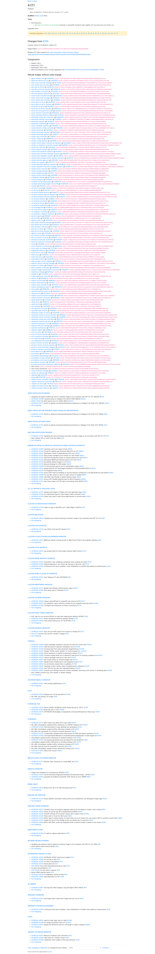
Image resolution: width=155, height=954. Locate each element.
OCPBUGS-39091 (37, 662)
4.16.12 (61, 33)
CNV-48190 (35, 866)
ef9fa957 (47, 216)
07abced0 (60, 379)
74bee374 (65, 270)
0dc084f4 (53, 141)
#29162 (69, 920)
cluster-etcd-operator (37, 547)
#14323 (83, 651)
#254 (70, 935)
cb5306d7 (54, 149)
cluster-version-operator (39, 175)
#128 (76, 761)
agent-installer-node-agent (39, 421)
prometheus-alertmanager (40, 356)
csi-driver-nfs (35, 190)
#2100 (86, 707)
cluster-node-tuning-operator (40, 613)
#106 (62, 877)
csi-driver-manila (37, 188)
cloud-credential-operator (40, 126)
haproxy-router (36, 233)
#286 (55, 696)
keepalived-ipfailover (38, 250)
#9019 (93, 468)
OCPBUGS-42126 (37, 460)
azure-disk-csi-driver (38, 102)
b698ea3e (58, 246)
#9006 (83, 479)
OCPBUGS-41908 (37, 590)
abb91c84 (54, 336)
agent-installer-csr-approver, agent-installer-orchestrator (53, 410)
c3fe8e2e (51, 199)
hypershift (32, 719)
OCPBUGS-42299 (37, 649)
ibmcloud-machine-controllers (41, 242)
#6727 (71, 401)
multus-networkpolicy (38, 283)
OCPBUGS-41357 (37, 820)
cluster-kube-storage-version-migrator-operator (47, 158)
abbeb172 (55, 192)
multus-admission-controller (40, 276)
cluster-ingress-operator (39, 149)
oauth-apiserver (36, 300)
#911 (85, 887)
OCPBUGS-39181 (37, 660)
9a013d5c (49, 130)
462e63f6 (50, 259)
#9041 (85, 458)
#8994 (77, 453)
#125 (72, 857)
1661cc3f (58, 381)
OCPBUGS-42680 (37, 694)
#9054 (81, 451)
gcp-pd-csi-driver (37, 229)
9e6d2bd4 (60, 117)
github (50, 951)
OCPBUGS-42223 (37, 657)
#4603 (69, 816)
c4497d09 (46, 306)
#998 (88, 777)
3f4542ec (61, 263)
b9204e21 (59, 96)
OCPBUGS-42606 (37, 644)
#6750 (107, 403)
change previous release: (58, 948)
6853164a (45, 353)
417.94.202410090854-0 (91, 70)
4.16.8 (102, 33)
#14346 (77, 647)
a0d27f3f (70, 158)
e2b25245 (44, 375)
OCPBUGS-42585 (37, 647)
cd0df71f (55, 388)
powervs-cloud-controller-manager (43, 347)
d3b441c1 (42, 186)
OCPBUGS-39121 (37, 603)
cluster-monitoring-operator (40, 584)
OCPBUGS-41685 (37, 666)
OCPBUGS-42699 (37, 449)
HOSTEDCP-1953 (37, 751)
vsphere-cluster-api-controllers (41, 381)
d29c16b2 (55, 160)
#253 (67, 938)
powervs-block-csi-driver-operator (43, 345)
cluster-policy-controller (39, 169)
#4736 (99, 735)
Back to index (32, 1)
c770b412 (49, 229)
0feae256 (54, 334)
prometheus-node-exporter (40, 360)
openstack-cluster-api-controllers (42, 319)
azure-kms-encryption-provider (42, 111)
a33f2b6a (47, 233)
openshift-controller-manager (40, 906)
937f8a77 (59, 151)
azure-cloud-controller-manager (42, 96)
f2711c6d (54, 227)
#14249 (77, 668)
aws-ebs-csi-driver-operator (41, 89)
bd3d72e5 (61, 347)
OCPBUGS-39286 (37, 475)
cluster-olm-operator (38, 162)
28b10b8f (51, 252)
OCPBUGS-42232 (37, 898)
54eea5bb (51, 147)
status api (39, 16)
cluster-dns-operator (38, 147)
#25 (62, 438)
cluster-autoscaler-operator (40, 132)
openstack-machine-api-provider (42, 321)
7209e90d (53, 169)
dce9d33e (57, 242)
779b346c (59, 128)
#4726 (77, 748)
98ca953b (59, 156)
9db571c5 (60, 319)
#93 (99, 844)
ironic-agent (33, 784)
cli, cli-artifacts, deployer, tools (41, 488)
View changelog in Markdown (38, 948)
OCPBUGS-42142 (37, 455)
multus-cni (34, 278)
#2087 (97, 712)
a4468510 (46, 304)
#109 (65, 874)
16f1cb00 (56, 358)
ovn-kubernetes (36, 338)
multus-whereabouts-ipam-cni (41, 287)
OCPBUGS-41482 (37, 668)
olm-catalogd (35, 306)
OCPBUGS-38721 (37, 618)
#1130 (89, 562)
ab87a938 (50, 203)
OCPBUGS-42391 (37, 651)
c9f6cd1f (60, 295)
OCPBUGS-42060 (37, 655)
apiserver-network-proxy (39, 80)
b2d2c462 (49, 257)
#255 (78, 940)
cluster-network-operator (39, 597)
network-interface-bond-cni (40, 291)
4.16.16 (89, 33)
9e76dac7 (50, 272)
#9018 (60, 470)
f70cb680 (41, 244)
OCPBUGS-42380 (37, 653)
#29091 (87, 925)
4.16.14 (75, 33)
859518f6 (46, 218)
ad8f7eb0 (58, 235)
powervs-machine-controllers (41, 349)
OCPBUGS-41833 (37, 777)
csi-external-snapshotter (39, 205)
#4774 (79, 742)
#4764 (96, 733)
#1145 (73, 621)
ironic (33, 244)
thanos (33, 377)
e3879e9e (51, 250)
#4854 (85, 725)
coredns (34, 186)
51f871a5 (52, 328)
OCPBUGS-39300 (37, 601)
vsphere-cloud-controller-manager (43, 379)
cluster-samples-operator (39, 628)
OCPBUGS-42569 (37, 399)
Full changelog (36, 405)
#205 (68, 529)
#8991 (85, 481)
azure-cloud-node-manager (40, 98)
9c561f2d (55, 224)
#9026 (68, 462)
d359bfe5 (56, 100)
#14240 (109, 670)
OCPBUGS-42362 (37, 566)
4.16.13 (68, 33)
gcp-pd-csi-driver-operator (40, 231)
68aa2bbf (56, 298)
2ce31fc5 (51, 173)
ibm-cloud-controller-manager (41, 235)
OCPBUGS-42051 (37, 470)
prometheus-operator (38, 362)
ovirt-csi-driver (36, 332)
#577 (82, 631)
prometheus (35, 353)
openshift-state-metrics (39, 310)
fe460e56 (53, 201)
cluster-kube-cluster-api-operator (42, 573)
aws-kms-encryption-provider (40, 432)
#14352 (89, 644)
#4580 (103, 822)
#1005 (67, 772)
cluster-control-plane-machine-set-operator (46, 143)
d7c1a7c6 (55, 356)
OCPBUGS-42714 (37, 723)
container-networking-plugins (41, 182)
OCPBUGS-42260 (37, 605)
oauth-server (35, 304)
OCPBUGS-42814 (37, 920)
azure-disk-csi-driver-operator (41, 104)
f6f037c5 (61, 345)
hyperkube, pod (34, 704)
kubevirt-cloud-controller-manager (43, 263)
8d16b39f (53, 308)
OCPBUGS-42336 (37, 922)
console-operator (37, 179)
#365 (99, 540)
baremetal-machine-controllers (41, 119)
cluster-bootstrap (35, 515)
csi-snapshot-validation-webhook (42, 214)
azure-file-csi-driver (38, 106)
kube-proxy (35, 255)
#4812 (77, 729)
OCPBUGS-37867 (37, 887)
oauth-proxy (35, 302)
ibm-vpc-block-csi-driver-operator (42, 758)
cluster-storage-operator (39, 171)
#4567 (91, 820)
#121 (56, 864)
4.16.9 (109, 33)
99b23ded (56, 132)
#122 (61, 861)
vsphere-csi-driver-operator (39, 932)
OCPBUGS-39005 (37, 621)
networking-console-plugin (39, 854)
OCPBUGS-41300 (37, 473)
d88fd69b (56, 360)
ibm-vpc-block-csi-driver (39, 237)
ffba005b (64, 145)
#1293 (105, 799)
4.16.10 (46, 33)
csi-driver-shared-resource (40, 192)
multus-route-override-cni (40, 285)
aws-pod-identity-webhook (40, 93)
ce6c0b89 (54, 175)
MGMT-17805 (35, 401)
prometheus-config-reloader (41, 358)
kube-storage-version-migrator (41, 261)
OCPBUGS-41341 (37, 588)
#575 (67, 634)
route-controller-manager (40, 371)
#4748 (69, 746)
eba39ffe (54, 171)
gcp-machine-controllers (39, 227)
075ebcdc (49, 207)
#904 (106, 414)
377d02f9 (44, 274)
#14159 (74, 664)
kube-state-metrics (37, 259)
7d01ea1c (52, 283)
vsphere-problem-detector (40, 388)
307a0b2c (45, 255)
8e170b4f (47, 293)
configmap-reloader (38, 177)
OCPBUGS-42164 (37, 496)
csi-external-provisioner (39, 201)
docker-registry (36, 216)
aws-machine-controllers (39, 91)
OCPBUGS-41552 (37, 740)
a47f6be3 (54, 371)
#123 (58, 859)
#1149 (76, 618)
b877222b (51, 177)
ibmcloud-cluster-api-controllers (42, 240)
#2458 (75, 588)
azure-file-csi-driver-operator (41, 108)
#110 (58, 870)
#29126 (68, 922)
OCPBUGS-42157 (37, 425)
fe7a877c (57, 349)
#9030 (79, 460)
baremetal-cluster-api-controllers (42, 117)
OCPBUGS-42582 (37, 861)
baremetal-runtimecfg (38, 123)
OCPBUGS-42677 (37, 809)
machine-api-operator (36, 795)
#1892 (84, 492)
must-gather (35, 289)
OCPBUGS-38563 (37, 664)
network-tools (36, 293)
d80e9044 (49, 351)
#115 (52, 872)
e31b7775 (51, 162)
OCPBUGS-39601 (37, 670)
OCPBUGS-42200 (37, 818)
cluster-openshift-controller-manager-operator (47, 166)
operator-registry (37, 330)
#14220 (75, 660)
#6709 (102, 397)
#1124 (109, 566)
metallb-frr (35, 274)
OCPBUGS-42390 (37, 727)
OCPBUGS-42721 (37, 492)
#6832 (83, 399)
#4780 (79, 738)
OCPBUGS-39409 (37, 466)
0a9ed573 (66, 154)
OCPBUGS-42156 (37, 414)
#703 (83, 507)
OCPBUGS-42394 (37, 564)
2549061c (58, 119)
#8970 (81, 466)
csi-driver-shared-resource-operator (43, 194)
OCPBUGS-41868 (37, 877)
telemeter (34, 375)
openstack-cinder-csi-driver (40, 313)
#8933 (84, 475)
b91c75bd (56, 93)
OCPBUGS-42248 (37, 874)
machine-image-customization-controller (45, 270)
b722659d (55, 85)
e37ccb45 (48, 300)
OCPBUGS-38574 (37, 551)
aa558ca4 (54, 205)
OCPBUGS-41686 (37, 822)
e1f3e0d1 (52, 123)
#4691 (86, 740)
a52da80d (67, 143)
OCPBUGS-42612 (37, 577)
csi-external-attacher (38, 199)
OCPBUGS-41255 (37, 814)
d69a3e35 (55, 113)
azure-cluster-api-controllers (41, 100)
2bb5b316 (50, 87)
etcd (30, 691)
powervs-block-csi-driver (40, 343)
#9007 (111, 473)
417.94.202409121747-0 (73, 70)
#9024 (69, 464)
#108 (103, 518)
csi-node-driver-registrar (39, 209)
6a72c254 (46, 190)
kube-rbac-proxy (37, 257)
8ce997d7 (58, 222)
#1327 (84, 551)
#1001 (93, 775)
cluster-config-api (37, 139)
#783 (105, 425)
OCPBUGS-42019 (37, 712)
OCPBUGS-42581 (37, 864)
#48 (69, 577)
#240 (64, 683)
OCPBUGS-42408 (37, 833)
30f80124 (45, 302)
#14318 (81, 649)
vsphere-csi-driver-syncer (40, 386)
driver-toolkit (35, 218)
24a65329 (57, 182)
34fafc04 (58, 261)
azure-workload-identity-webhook (43, 115)
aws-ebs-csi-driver (37, 87)
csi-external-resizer (37, 203)
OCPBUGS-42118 (37, 462)
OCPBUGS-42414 (37, 799)
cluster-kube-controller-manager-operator (45, 154)
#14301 (99, 655)
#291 (69, 694)
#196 (67, 833)
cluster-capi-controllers (39, 136)
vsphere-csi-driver (37, 384)
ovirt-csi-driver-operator (39, 334)
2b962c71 (69, 166)
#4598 (86, 814)
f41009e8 (49, 179)
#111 (49, 868)
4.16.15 (82, 33)
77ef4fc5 (53, 136)
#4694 (59, 751)
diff (102, 70)
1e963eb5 (53, 310)
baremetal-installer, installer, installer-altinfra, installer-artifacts (56, 445)
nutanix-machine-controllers (40, 298)
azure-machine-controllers (40, 113)
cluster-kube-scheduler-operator (42, 156)
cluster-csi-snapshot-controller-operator (45, 145)
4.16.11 (54, 33)
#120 (68, 866)
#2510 (79, 605)
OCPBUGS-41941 (37, 540)
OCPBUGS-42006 (37, 938)
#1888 (83, 494)
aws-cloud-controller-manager (41, 83)
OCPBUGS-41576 (37, 529)
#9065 (70, 449)
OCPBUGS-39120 (37, 631)
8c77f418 (58, 83)
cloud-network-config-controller (42, 128)
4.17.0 (115, 33)
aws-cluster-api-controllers (40, 85)
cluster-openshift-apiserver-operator (43, 164)
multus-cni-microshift (38, 280)
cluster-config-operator (39, 141)
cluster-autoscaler (37, 130)
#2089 (62, 710)
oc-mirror (32, 884)
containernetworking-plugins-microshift (44, 184)
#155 (74, 788)
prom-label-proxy (37, 351)
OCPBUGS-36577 (37, 403)
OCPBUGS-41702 (37, 481)
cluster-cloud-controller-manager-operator (47, 536)
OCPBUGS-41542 (37, 479)
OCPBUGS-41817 (37, 925)
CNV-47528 (35, 870)
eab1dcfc (58, 111)
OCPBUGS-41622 (37, 468)
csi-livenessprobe (37, 207)
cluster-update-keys (38, 173)
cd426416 (54, 80)
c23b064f (56, 231)
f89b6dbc (62, 315)
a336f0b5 (55, 267)
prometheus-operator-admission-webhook (45, 364)
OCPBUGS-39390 (37, 859)
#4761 (77, 744)
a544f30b (51, 102)
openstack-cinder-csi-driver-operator (44, 315)
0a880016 (49, 139)
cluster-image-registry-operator (41, 558)
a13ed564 (48, 188)
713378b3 (54, 248)
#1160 (86, 616)
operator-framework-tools (40, 323)
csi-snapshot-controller (39, 212)
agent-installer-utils (37, 78)
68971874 (59, 321)
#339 (108, 909)
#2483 (96, 603)
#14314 (73, 657)
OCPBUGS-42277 (37, 761)
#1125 (87, 564)
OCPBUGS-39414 (37, 453)
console (31, 641)
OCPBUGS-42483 (37, 451)
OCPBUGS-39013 (37, 788)
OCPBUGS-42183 (37, 458)
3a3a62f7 (54, 237)
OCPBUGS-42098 (37, 735)
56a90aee (62, 164)
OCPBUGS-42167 (37, 710)
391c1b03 (55, 285)
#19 (107, 436)
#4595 (80, 812)
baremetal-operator (38, 121)
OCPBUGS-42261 (37, 733)
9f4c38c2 (51, 106)
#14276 (86, 666)
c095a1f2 (62, 194)
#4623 (103, 809)
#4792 (80, 727)
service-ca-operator (38, 373)
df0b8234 (56, 89)
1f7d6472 (51, 373)
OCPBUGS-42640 (37, 707)
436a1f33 (54, 209)
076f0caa (56, 276)
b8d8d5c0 (44, 278)
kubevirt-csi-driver (37, 265)
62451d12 (48, 338)
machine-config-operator (38, 806)
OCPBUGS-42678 (37, 857)
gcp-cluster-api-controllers (40, 224)
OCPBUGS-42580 (37, 494)
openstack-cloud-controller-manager (43, 317)
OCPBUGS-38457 (37, 683)
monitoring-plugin (35, 830)
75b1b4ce (60, 115)
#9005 (79, 477)
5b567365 (42, 377)
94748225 (50, 121)
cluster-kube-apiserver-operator (42, 151)
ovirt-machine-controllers (40, 336)
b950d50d (58, 287)
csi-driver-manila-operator (39, 680)
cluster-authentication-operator (42, 504)
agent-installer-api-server (39, 393)
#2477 (83, 601)
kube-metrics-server (38, 252)
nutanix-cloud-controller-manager (42, 295)
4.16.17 (96, 33)
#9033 (82, 455)
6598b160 (45, 289)
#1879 (88, 496)
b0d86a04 (55, 323)
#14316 (80, 653)
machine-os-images (38, 272)
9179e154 (59, 240)
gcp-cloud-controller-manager (41, 222)
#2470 (66, 590)
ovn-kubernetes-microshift (40, 341)
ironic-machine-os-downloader (41, 246)
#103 (57, 846)
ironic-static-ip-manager (39, 248)
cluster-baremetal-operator (40, 134)
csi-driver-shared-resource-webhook (43, 197)
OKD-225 (34, 634)
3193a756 (49, 220)
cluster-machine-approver (40, 160)
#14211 (80, 662)
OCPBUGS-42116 (37, 464)
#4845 (73, 723)
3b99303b (50, 78)
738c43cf (49, 384)
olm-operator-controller (39, 308)
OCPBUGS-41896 (37, 477)
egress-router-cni (37, 220)
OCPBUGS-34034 (37, 518)
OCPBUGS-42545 (37, 507)
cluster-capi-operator (37, 525)
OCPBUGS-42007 (37, 935)
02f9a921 (50, 265)
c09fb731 (55, 134)
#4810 (74, 731)
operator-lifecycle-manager (40, 326)
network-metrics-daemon (38, 841)
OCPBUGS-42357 (37, 775)
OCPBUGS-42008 (37, 940)
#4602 (120, 818)
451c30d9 (54, 91)
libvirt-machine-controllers (40, 267)
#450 (81, 898)
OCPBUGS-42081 (37, 812)
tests (30, 917)
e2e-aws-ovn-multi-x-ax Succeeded (47, 25)
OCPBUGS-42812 (37, 562)
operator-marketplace (38, 328)
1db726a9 (47, 332)
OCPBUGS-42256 (37, 816)
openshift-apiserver (36, 895)
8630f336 (56, 291)
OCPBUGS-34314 (37, 436)
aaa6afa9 (54, 343)
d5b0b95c (55, 126)
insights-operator (35, 769)
